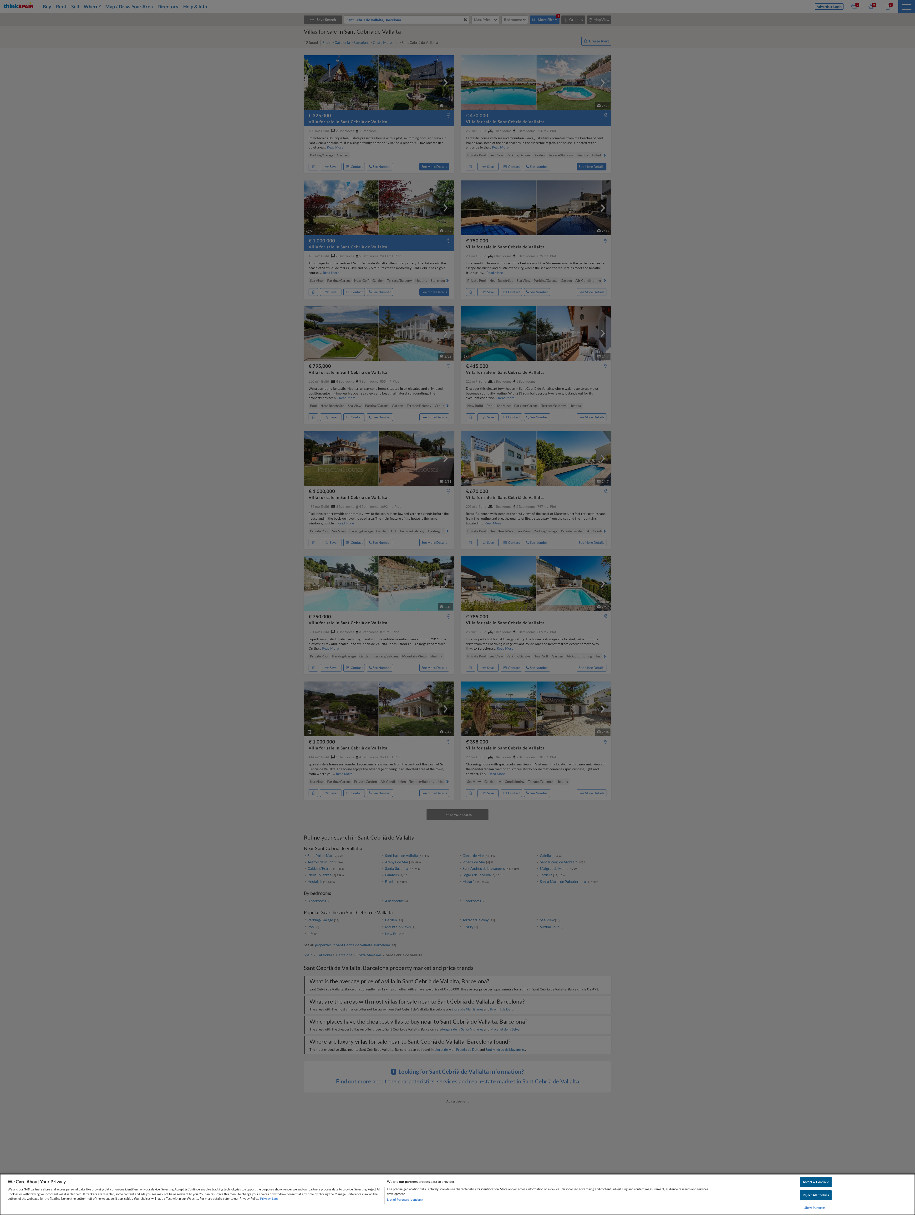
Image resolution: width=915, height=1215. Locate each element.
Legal (276, 1198)
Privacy (265, 1198)
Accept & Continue (816, 1182)
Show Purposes (815, 1208)
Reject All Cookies (816, 1195)
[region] (457, 1194)
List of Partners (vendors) (405, 1199)
